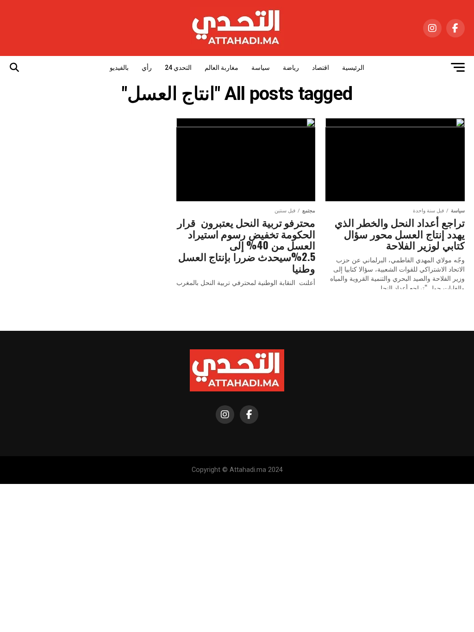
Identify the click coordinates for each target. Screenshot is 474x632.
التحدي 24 (178, 67)
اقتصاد (320, 67)
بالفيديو (119, 67)
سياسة (260, 67)
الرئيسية (353, 67)
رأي (147, 67)
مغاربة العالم (221, 67)
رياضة (291, 67)
